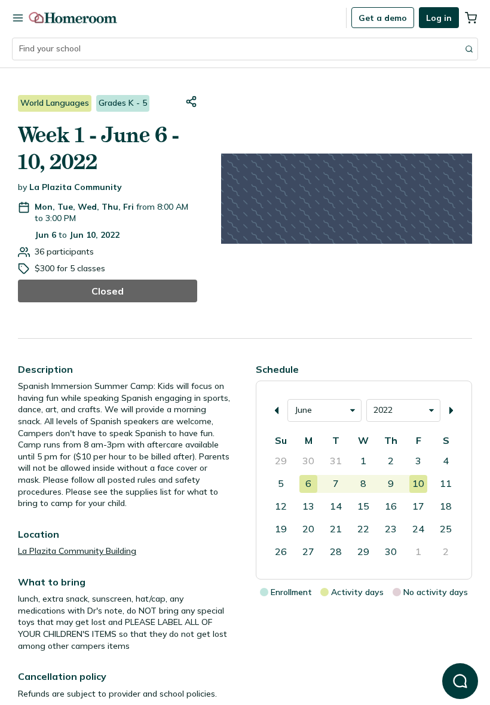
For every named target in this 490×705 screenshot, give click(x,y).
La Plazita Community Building (77, 550)
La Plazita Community (75, 187)
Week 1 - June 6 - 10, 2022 (98, 148)
